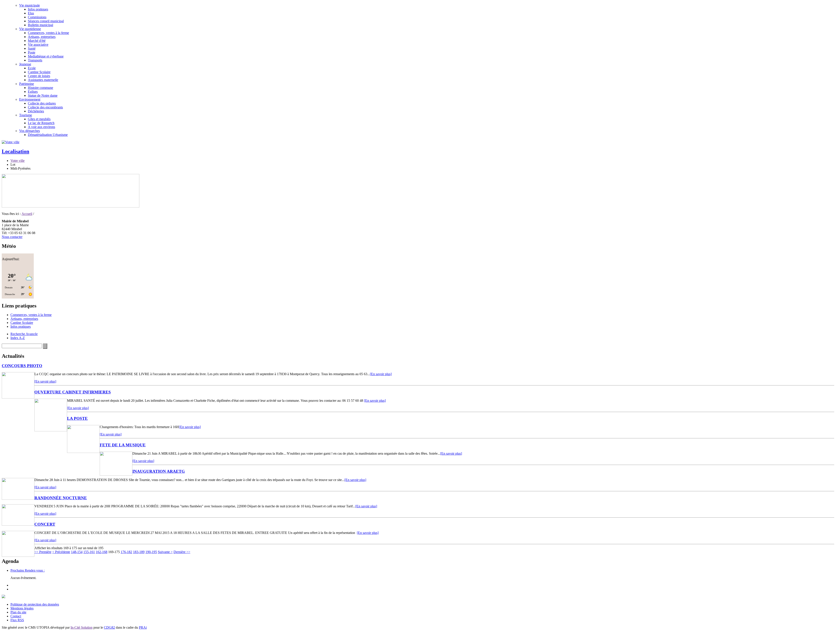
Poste (31, 52)
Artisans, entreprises (42, 37)
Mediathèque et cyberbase (46, 56)
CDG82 (109, 627)
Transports (35, 60)
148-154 (77, 552)
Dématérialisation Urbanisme (48, 135)
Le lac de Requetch (41, 123)
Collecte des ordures (42, 103)
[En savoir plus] (381, 374)
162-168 (101, 552)
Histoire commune (40, 87)
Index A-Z (17, 338)
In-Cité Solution (82, 627)
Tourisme (25, 115)
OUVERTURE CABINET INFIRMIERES (72, 392)
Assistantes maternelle (43, 80)
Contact (15, 616)
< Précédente (61, 552)
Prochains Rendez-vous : (27, 570)
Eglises (33, 91)
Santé (31, 48)
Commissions (37, 17)
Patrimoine (26, 84)
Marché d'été (37, 40)
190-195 (151, 552)
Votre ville (17, 160)
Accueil (27, 214)
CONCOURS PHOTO (22, 365)
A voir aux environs (41, 127)
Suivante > (165, 552)
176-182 (126, 552)
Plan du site (18, 612)
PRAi (143, 627)
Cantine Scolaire (39, 72)
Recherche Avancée (24, 334)
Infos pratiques (38, 9)
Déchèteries (36, 111)
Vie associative (38, 44)
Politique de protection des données (34, 604)
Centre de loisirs (39, 76)
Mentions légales (22, 608)
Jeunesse (25, 64)
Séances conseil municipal (46, 21)
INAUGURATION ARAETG (158, 471)
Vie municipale (29, 5)
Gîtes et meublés (39, 119)
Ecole (32, 68)
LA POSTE (77, 418)
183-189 (139, 552)
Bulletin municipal (40, 25)
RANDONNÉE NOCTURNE (60, 498)
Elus (31, 13)
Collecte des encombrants (45, 107)
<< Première (42, 552)
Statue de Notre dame (42, 95)
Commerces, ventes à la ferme (48, 33)
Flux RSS (17, 620)
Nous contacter (12, 237)
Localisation (15, 151)
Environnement (29, 99)
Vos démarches (29, 131)
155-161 (89, 552)
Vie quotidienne (30, 29)
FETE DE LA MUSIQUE (123, 445)
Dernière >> (182, 552)
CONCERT (44, 524)
